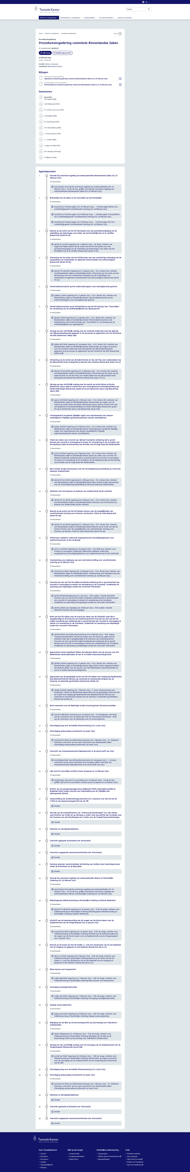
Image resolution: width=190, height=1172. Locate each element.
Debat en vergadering (51, 33)
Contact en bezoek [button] (124, 18)
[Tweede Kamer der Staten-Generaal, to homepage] (47, 9)
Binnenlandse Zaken (55, 66)
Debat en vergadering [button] (48, 18)
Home (41, 33)
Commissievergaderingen (68, 33)
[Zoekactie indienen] (149, 9)
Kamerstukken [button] (89, 18)
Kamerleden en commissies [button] (70, 18)
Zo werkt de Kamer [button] (106, 18)
